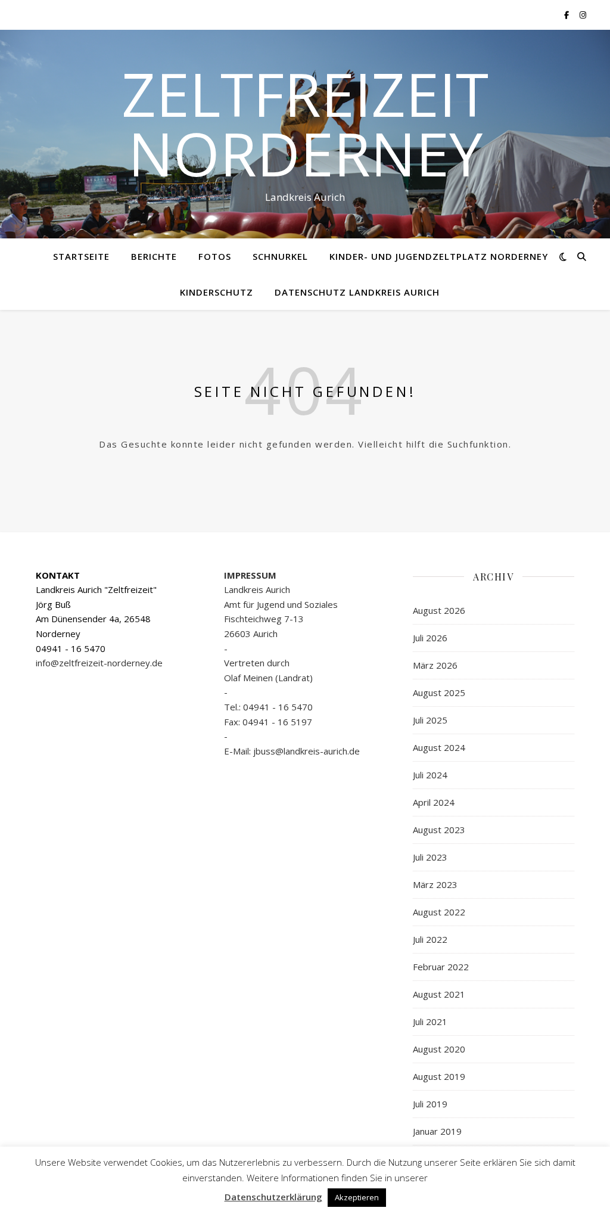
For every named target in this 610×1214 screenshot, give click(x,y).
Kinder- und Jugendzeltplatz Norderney (438, 256)
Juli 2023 (430, 857)
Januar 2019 (437, 1131)
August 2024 (439, 747)
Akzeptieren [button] (357, 1197)
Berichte (154, 256)
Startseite (81, 256)
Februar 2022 (441, 967)
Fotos (214, 256)
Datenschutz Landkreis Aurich (357, 292)
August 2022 (439, 912)
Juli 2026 (430, 638)
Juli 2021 (430, 1021)
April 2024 (434, 802)
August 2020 (439, 1049)
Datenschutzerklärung (273, 1197)
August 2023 (439, 830)
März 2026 (435, 665)
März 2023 (435, 884)
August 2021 (439, 994)
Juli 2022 (430, 939)
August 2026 (439, 610)
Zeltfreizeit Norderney (305, 123)
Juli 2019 (430, 1104)
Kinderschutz (216, 292)
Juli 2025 (430, 720)
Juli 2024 (430, 775)
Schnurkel (280, 256)
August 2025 (439, 692)
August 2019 (439, 1076)
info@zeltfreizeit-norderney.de (99, 663)
